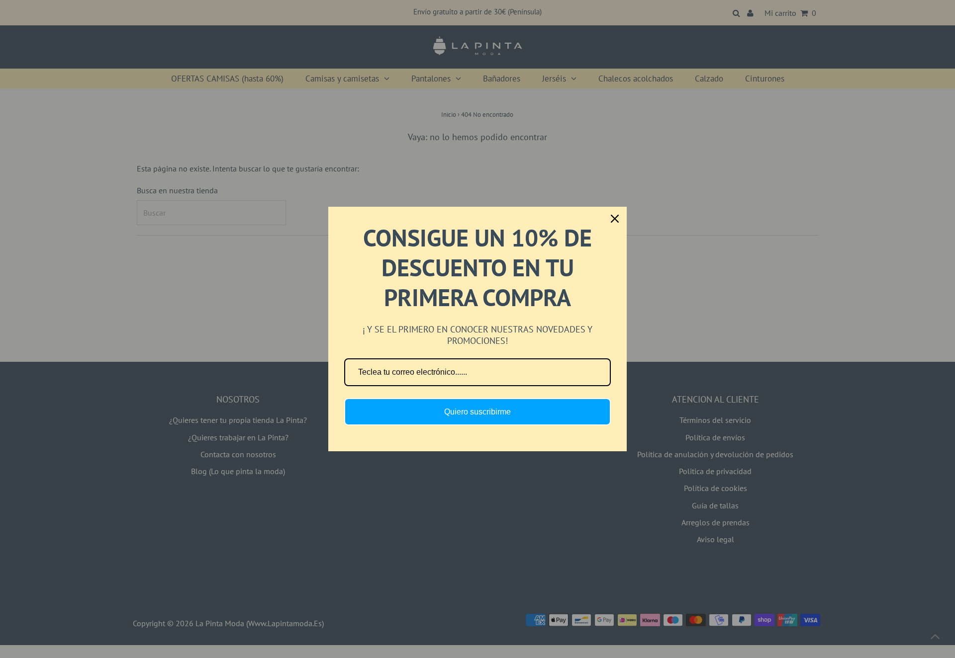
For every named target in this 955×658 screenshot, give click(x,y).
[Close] (615, 219)
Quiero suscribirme (477, 412)
